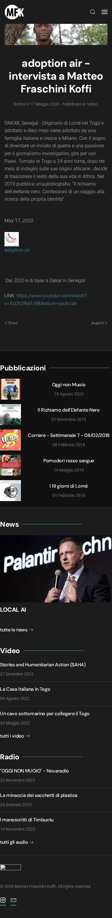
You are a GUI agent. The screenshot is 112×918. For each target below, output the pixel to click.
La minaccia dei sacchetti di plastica (38, 795)
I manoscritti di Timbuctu (26, 820)
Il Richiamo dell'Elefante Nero (68, 410)
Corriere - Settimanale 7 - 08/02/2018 (69, 435)
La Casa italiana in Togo (25, 689)
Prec (13, 323)
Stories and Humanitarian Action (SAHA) (43, 665)
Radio (9, 756)
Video (92, 104)
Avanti (97, 323)
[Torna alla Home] (15, 12)
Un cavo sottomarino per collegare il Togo (45, 713)
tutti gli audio (14, 842)
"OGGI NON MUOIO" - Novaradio (34, 771)
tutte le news (13, 630)
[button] (93, 12)
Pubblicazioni (23, 368)
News (9, 524)
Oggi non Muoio (69, 384)
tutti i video (12, 736)
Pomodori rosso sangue (68, 461)
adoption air (17, 250)
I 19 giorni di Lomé (69, 486)
